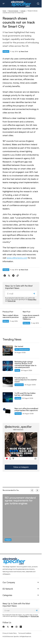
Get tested (19, 346)
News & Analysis (13, 11)
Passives (18, 413)
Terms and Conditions (24, 633)
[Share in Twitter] (9, 276)
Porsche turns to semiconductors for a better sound (26, 380)
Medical (5, 321)
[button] (3, 3)
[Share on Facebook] (5, 276)
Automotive (19, 385)
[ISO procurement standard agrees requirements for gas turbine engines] (21, 518)
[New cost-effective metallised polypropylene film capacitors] (8, 413)
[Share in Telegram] (13, 276)
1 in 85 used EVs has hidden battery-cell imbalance (25, 394)
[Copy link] (18, 276)
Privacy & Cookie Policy (10, 633)
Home (4, 11)
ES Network (8, 589)
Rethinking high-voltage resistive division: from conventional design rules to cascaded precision (25, 364)
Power (17, 370)
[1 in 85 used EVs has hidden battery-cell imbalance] (8, 397)
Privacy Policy (32, 299)
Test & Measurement (22, 349)
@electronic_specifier (18, 426)
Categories (7, 595)
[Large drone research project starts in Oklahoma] (30, 318)
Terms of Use (12, 301)
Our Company (9, 582)
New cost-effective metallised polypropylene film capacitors (26, 409)
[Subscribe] (34, 294)
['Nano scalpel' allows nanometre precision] (12, 318)
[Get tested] (8, 350)
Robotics (26, 323)
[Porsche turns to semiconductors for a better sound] (8, 382)
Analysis (22, 11)
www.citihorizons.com (17, 258)
